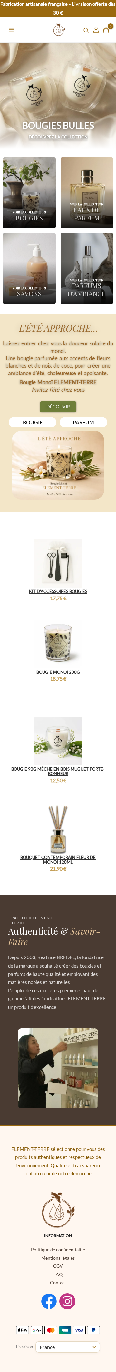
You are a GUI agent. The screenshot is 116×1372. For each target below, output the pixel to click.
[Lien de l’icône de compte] (96, 29)
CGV (58, 1266)
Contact (58, 1282)
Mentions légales (58, 1258)
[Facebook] (49, 1301)
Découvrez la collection (58, 137)
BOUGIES (29, 217)
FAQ (58, 1274)
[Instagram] (67, 1301)
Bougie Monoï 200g (58, 672)
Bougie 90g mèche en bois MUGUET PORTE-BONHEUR (58, 771)
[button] (86, 31)
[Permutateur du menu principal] (11, 30)
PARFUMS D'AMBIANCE (87, 289)
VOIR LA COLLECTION (29, 212)
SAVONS (29, 293)
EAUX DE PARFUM (86, 213)
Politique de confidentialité (58, 1249)
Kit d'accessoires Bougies (58, 591)
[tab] (32, 422)
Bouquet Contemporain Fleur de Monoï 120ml (58, 860)
